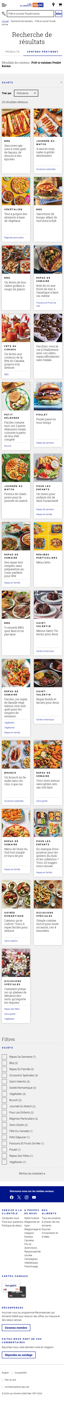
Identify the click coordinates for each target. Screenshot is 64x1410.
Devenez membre (16, 1328)
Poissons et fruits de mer (46, 304)
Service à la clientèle (12, 1212)
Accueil (5, 21)
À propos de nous (31, 1212)
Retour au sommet (31, 1173)
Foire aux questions (12, 1221)
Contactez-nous (10, 1218)
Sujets (7, 82)
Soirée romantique (45, 651)
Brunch (7, 445)
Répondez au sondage (18, 1355)
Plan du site (10, 1379)
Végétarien (9, 727)
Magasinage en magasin (32, 1231)
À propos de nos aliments (50, 1223)
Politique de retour (12, 1225)
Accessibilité (20, 1372)
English (5, 1372)
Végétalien (9, 722)
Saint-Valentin (11, 940)
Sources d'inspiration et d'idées (50, 1233)
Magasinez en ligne (32, 1223)
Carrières (29, 1240)
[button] (4, 4)
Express (28, 1236)
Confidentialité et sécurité (17, 1386)
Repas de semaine (45, 442)
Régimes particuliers (14, 237)
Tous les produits (51, 1218)
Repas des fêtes (12, 1008)
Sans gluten (42, 800)
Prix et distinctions (30, 1245)
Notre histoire (31, 1218)
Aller (59, 13)
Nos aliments (49, 1212)
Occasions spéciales (46, 169)
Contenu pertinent (43, 51)
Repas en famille (44, 514)
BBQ (6, 374)
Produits (12, 51)
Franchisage (31, 1266)
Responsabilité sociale (32, 1253)
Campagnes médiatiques (31, 1260)
